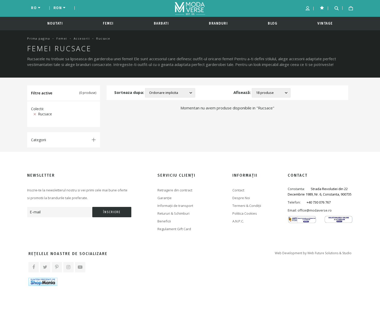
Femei (108, 23)
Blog (272, 23)
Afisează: (242, 92)
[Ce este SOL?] (338, 219)
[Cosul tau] (349, 8)
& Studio (345, 253)
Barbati (161, 23)
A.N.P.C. (238, 221)
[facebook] (33, 267)
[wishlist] (320, 7)
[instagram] (68, 267)
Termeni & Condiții (246, 205)
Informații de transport (175, 205)
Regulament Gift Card (174, 229)
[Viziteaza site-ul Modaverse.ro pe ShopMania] (42, 281)
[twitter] (45, 267)
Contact (238, 190)
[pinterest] (57, 267)
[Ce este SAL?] (302, 219)
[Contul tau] (306, 8)
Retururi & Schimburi (173, 213)
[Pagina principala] (190, 8)
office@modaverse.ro (315, 210)
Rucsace (44, 113)
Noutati (55, 23)
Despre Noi (241, 198)
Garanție (164, 198)
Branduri (218, 23)
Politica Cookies (244, 213)
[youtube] (80, 267)
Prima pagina (38, 38)
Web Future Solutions (322, 253)
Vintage (325, 23)
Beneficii (164, 221)
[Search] (335, 7)
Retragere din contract (174, 190)
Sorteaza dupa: (129, 92)
